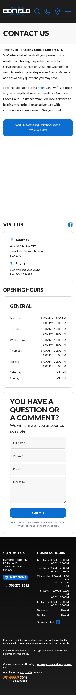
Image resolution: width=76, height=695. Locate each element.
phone (42, 87)
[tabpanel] (53, 587)
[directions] (57, 11)
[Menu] (68, 11)
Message (19, 481)
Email (17, 469)
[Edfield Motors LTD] (16, 11)
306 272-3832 (30, 269)
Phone (18, 456)
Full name (20, 442)
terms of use (21, 653)
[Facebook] (70, 224)
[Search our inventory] (37, 11)
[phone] (47, 11)
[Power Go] (38, 679)
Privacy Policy (24, 525)
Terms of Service (44, 525)
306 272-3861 (25, 274)
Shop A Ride (26, 672)
